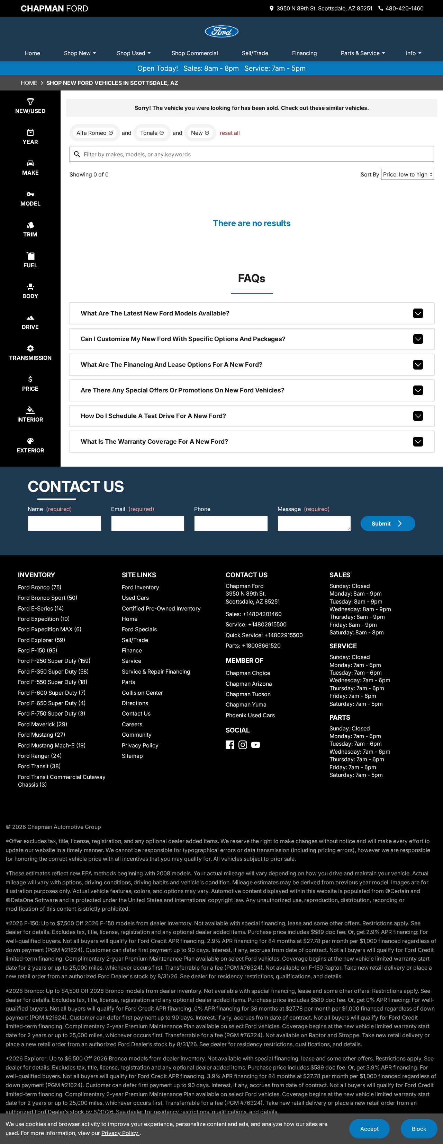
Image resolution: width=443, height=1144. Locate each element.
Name (50, 508)
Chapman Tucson (248, 694)
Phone (202, 508)
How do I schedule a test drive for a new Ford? (153, 415)
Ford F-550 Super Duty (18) (53, 681)
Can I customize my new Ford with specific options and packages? (183, 339)
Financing (304, 53)
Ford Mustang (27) (41, 734)
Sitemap (132, 755)
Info (411, 53)
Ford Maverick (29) (42, 724)
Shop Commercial (195, 53)
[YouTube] (255, 745)
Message (304, 508)
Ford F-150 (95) (37, 650)
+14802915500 (267, 624)
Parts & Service (360, 53)
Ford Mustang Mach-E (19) (52, 745)
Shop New (77, 53)
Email (132, 508)
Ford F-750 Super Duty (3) (51, 713)
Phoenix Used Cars (250, 715)
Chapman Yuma (246, 704)
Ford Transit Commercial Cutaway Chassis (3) (62, 780)
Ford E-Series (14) (41, 608)
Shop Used (131, 53)
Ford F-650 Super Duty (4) (52, 703)
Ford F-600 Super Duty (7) (52, 692)
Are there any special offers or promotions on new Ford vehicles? (182, 390)
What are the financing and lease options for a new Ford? (171, 364)
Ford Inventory (140, 587)
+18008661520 (261, 645)
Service (131, 660)
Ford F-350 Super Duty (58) (53, 671)
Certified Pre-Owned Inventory (161, 608)
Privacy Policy (140, 745)
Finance (132, 650)
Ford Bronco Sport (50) (48, 597)
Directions (135, 703)
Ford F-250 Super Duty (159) (54, 660)
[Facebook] (230, 745)
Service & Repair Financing (156, 671)
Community (137, 734)
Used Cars (135, 597)
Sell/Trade (255, 53)
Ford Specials (139, 629)
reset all (230, 132)
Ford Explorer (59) (41, 639)
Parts (128, 681)
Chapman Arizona (249, 683)
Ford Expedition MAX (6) (50, 629)
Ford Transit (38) (39, 766)
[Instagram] (242, 745)
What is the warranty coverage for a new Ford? (154, 441)
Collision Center (142, 692)
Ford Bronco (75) (40, 587)
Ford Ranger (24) (40, 755)
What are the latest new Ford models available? (155, 313)
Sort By (370, 174)
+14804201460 (262, 613)
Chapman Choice (248, 672)
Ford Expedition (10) (44, 618)
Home (32, 53)
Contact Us (136, 713)
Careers (132, 724)
